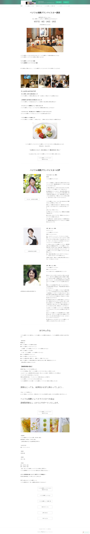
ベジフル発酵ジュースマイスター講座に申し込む (45, 158)
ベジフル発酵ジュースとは (29, 5)
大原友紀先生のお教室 (32, 251)
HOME (21, 5)
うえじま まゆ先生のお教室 (32, 199)
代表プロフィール (39, 5)
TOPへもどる (45, 518)
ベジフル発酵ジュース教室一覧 (50, 5)
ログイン (66, 2)
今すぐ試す (59, 2)
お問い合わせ (45, 512)
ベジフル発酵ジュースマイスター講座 (63, 5)
